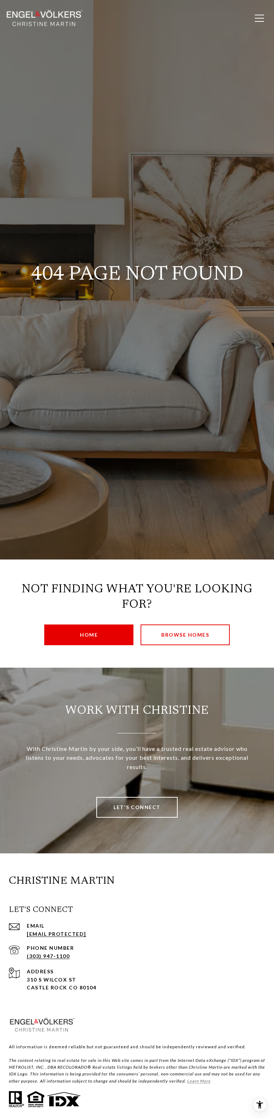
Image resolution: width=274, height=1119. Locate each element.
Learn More (199, 1081)
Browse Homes (185, 635)
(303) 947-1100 (48, 956)
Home (89, 635)
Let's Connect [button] (137, 807)
